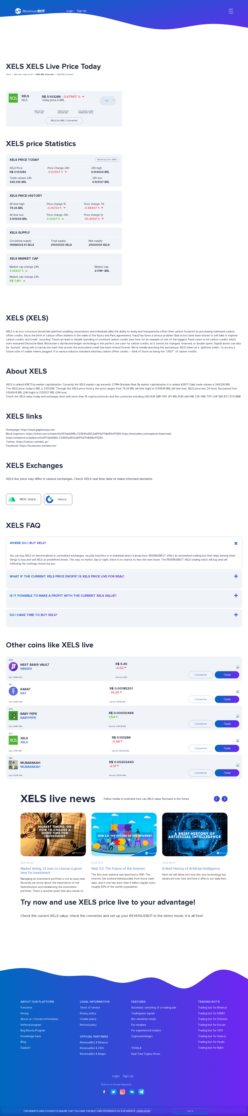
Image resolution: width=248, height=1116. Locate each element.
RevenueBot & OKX (92, 1048)
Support (26, 1047)
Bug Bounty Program (33, 1030)
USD (147, 396)
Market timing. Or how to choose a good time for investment (51, 871)
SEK (220, 396)
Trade (227, 674)
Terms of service (90, 1007)
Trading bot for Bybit (210, 1047)
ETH (232, 396)
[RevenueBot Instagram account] (123, 1092)
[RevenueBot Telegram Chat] (141, 1092)
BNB (238, 396)
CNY (164, 396)
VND (203, 396)
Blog (23, 1042)
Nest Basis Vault (34, 665)
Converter (201, 674)
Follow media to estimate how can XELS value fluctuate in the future (146, 798)
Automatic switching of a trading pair (153, 1007)
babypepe (28, 718)
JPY (170, 396)
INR (192, 396)
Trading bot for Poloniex (212, 1019)
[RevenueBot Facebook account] (104, 1092)
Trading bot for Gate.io (212, 1036)
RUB (180, 396)
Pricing (25, 1013)
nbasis (26, 669)
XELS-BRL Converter (65, 74)
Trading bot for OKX (210, 1030)
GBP (158, 396)
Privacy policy (88, 1013)
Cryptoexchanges (142, 1036)
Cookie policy (88, 1019)
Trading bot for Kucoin (211, 1024)
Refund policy (88, 1024)
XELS (24, 738)
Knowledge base (31, 1036)
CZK (197, 396)
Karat (25, 689)
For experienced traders (146, 1030)
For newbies (138, 1024)
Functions (26, 1007)
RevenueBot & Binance (94, 1042)
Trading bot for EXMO (211, 1013)
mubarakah (30, 767)
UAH (186, 396)
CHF (215, 396)
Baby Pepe (28, 714)
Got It (190, 1111)
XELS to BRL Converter (64, 120)
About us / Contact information (39, 1019)
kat (23, 693)
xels (24, 742)
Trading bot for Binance (212, 1007)
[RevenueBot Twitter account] (113, 1092)
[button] (217, 799)
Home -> (9, 74)
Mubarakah (30, 763)
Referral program (31, 1024)
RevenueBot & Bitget (93, 1054)
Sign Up (81, 11)
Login (70, 11)
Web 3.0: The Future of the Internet (118, 869)
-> (46, 74)
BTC (226, 396)
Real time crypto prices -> (24, 74)
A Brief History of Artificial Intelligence (191, 869)
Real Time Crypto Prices (145, 1054)
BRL (175, 396)
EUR (152, 396)
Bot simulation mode (143, 1019)
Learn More (143, 1111)
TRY (209, 396)
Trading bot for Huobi (211, 1042)
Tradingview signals (143, 1013)
